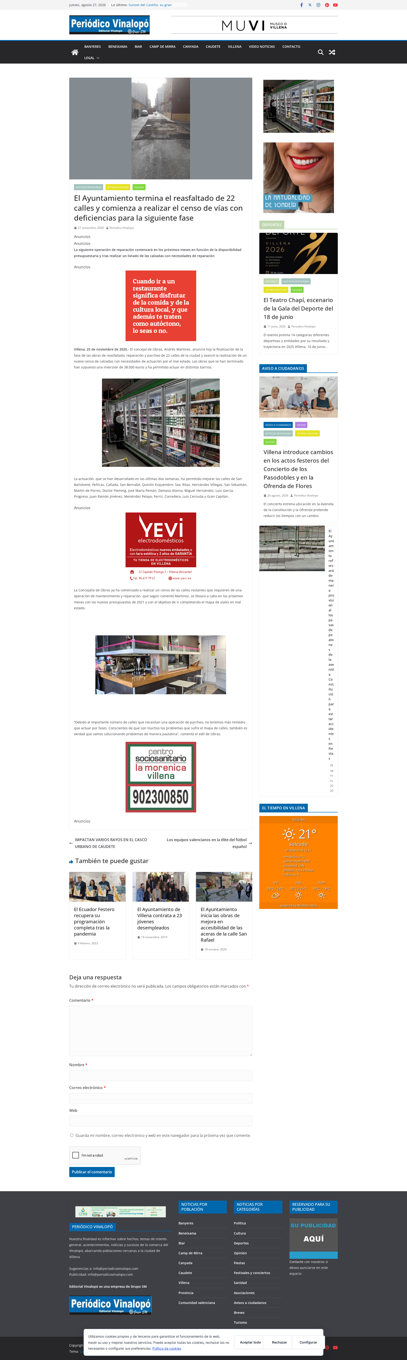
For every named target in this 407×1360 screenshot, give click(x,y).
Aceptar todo (250, 1342)
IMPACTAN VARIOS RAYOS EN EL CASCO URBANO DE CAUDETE (111, 843)
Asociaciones (244, 1293)
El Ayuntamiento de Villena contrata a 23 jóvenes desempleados (159, 918)
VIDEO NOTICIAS (262, 46)
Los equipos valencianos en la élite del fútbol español (207, 843)
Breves (239, 1312)
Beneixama (117, 46)
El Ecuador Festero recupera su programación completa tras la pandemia (94, 921)
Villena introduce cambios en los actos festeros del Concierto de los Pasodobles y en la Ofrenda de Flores (298, 469)
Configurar (308, 1342)
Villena (234, 46)
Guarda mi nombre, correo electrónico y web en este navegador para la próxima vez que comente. (163, 1135)
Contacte (296, 1261)
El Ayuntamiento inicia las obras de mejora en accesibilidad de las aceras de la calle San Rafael (224, 924)
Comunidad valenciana (197, 1302)
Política (240, 1223)
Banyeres (92, 46)
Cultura (240, 1233)
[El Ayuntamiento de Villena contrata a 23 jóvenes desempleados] (161, 875)
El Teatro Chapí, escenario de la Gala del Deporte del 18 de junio (298, 308)
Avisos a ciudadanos (278, 425)
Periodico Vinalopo (122, 228)
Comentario (81, 1000)
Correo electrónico (87, 1087)
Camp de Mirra (162, 46)
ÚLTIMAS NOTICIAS (117, 187)
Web (73, 1110)
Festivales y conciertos (252, 1273)
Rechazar (279, 1342)
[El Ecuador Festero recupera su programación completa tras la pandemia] (97, 875)
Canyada (190, 46)
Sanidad (240, 1282)
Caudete (213, 46)
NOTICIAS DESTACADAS (88, 187)
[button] (97, 58)
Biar (138, 46)
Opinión (240, 1253)
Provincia (186, 1293)
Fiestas (301, 425)
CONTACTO (291, 46)
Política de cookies (166, 1348)
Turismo (240, 1322)
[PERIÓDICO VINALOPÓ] (110, 1298)
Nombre (78, 1064)
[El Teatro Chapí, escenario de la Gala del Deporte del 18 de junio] (298, 253)
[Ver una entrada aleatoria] (332, 52)
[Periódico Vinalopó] (75, 52)
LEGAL (89, 58)
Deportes (271, 281)
